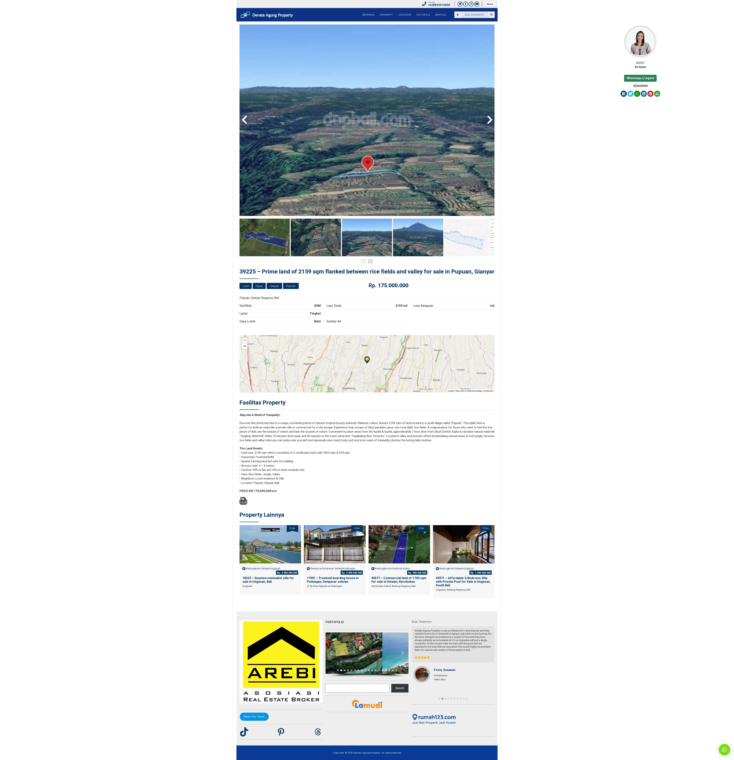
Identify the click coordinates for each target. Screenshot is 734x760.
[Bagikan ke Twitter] (630, 94)
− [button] (245, 346)
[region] (367, 655)
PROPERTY (386, 14)
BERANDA (368, 14)
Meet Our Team (254, 716)
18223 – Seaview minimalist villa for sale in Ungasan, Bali (268, 579)
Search (399, 688)
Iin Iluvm (640, 67)
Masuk (490, 4)
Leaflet (451, 390)
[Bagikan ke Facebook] (624, 94)
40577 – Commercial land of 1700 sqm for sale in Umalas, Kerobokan (398, 579)
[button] (331, 653)
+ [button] (245, 340)
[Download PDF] (243, 501)
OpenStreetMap (474, 390)
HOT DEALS (423, 14)
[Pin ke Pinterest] (650, 94)
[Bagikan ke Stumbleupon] (657, 94)
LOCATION (404, 14)
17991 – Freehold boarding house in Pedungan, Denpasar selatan (332, 579)
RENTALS (440, 14)
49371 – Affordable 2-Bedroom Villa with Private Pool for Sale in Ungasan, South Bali (463, 581)
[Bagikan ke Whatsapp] (637, 94)
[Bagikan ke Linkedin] (644, 94)
